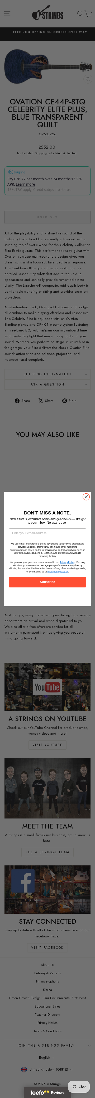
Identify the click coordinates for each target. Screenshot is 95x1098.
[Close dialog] (86, 496)
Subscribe (47, 582)
